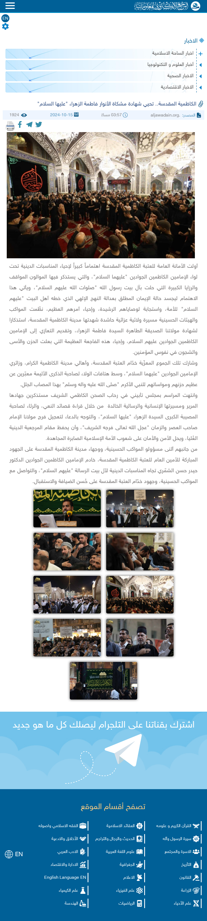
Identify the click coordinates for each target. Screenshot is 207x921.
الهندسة (71, 903)
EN (5, 18)
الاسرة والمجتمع (178, 852)
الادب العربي (67, 852)
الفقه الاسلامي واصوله (58, 826)
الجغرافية (127, 864)
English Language (61, 877)
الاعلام (129, 877)
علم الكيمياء (68, 890)
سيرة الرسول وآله (177, 839)
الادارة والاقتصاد (64, 864)
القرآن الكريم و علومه (173, 826)
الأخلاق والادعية (64, 839)
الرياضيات (127, 903)
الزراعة (186, 890)
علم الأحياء (182, 903)
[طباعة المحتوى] (10, 126)
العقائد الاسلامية (120, 826)
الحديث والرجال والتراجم (115, 839)
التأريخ (186, 864)
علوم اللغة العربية (120, 852)
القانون (185, 877)
